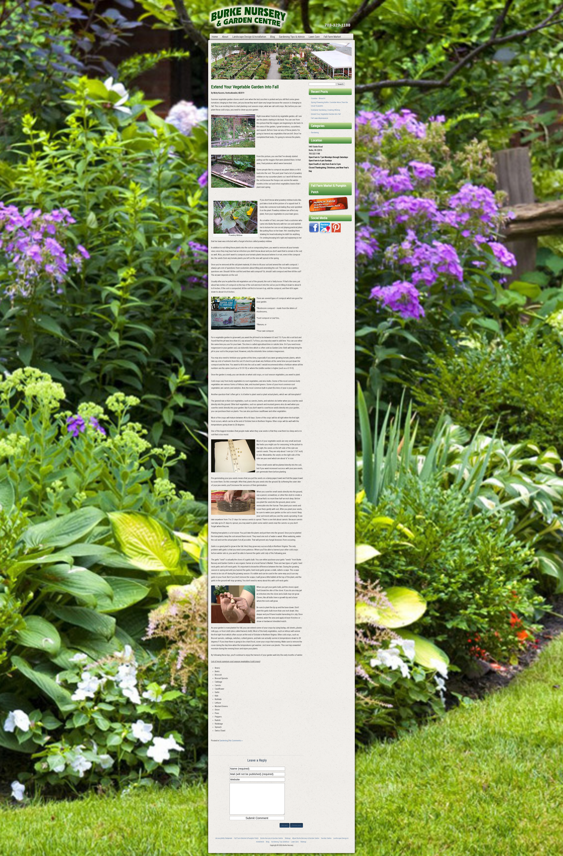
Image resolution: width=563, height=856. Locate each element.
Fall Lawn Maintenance (319, 118)
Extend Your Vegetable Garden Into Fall (326, 114)
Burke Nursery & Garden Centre (271, 838)
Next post (285, 825)
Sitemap (287, 838)
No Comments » (236, 740)
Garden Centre (326, 838)
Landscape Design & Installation (249, 36)
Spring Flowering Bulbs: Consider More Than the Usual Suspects (329, 104)
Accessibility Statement (224, 838)
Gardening (223, 740)
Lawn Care (314, 36)
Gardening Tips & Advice (292, 36)
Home (215, 36)
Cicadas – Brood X (318, 98)
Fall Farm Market (332, 36)
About (225, 36)
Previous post (296, 825)
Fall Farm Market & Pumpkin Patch (246, 838)
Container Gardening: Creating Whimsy (325, 110)
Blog (272, 36)
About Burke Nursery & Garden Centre (305, 838)
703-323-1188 (337, 25)
